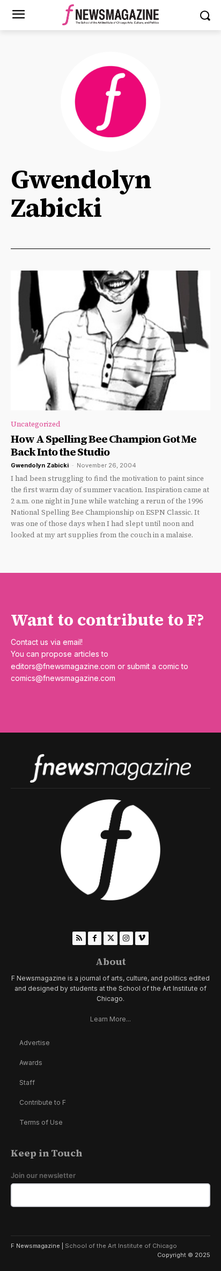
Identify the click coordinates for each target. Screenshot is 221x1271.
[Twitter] (110, 938)
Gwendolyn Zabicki (40, 465)
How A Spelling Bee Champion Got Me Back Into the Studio (103, 445)
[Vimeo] (142, 938)
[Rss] (79, 938)
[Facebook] (94, 938)
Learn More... (110, 1019)
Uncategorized (36, 424)
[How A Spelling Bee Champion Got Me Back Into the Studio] (110, 340)
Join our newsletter (43, 1175)
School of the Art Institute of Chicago (121, 1245)
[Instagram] (126, 938)
